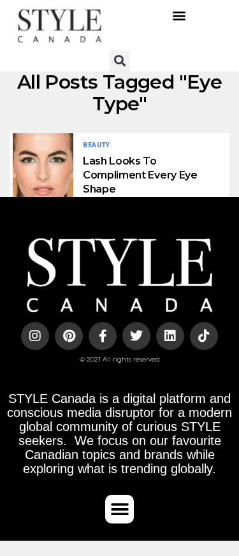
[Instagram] (35, 336)
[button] (179, 15)
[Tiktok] (204, 336)
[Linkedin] (170, 336)
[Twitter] (136, 336)
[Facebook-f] (103, 336)
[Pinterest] (69, 336)
